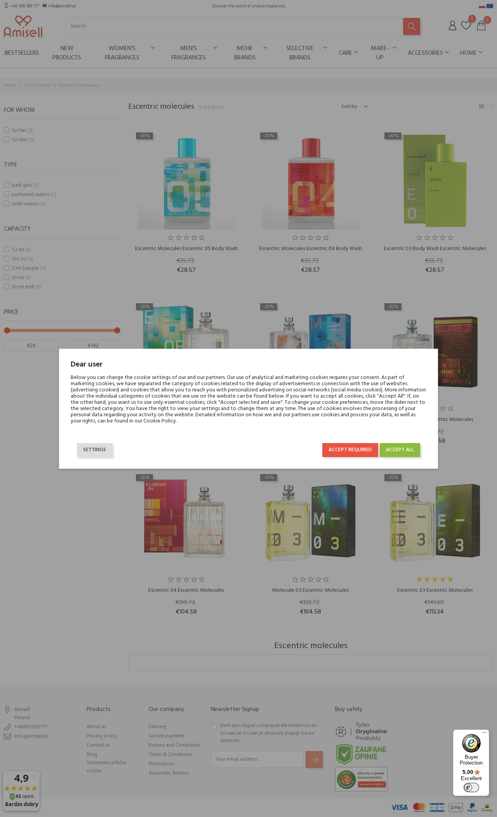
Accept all (400, 449)
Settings (94, 449)
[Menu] (484, 734)
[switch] (471, 787)
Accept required (350, 449)
